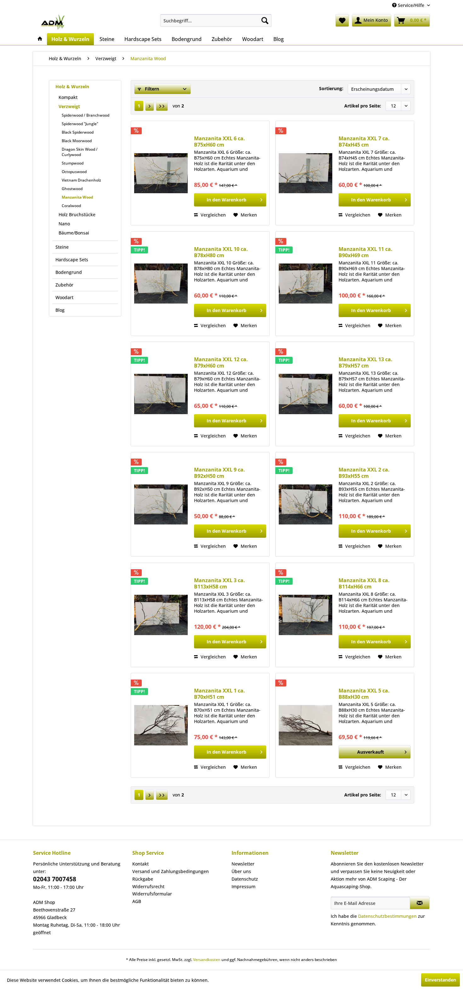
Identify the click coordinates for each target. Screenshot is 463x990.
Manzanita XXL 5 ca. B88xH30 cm (364, 693)
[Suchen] (265, 20)
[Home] (40, 39)
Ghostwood (72, 188)
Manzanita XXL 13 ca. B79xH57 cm (365, 362)
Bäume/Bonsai (74, 233)
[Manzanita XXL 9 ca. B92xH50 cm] (161, 504)
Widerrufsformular (152, 894)
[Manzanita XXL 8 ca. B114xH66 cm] (305, 615)
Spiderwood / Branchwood (85, 115)
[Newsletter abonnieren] (420, 903)
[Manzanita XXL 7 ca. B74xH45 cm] (305, 173)
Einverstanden (440, 980)
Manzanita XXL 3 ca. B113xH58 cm (219, 583)
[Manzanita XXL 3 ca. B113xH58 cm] (161, 615)
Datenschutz (245, 879)
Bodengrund (68, 272)
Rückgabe (142, 879)
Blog (60, 310)
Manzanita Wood (77, 197)
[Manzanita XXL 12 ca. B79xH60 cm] (161, 394)
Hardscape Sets (71, 260)
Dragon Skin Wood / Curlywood (80, 152)
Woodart (64, 297)
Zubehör (64, 285)
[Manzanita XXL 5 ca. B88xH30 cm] (305, 725)
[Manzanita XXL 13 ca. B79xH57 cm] (305, 394)
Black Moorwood (77, 140)
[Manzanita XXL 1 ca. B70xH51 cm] (161, 725)
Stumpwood (72, 163)
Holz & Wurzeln (72, 87)
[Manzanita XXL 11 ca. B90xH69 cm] (305, 283)
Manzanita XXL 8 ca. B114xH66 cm (364, 583)
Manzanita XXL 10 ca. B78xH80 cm (221, 252)
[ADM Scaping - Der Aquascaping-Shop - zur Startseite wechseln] (52, 22)
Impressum (243, 886)
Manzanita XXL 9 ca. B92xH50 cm (219, 472)
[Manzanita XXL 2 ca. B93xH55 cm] (305, 504)
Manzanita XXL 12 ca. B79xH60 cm (221, 362)
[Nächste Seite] (149, 106)
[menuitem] (216, 20)
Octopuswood (74, 171)
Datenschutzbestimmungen (387, 916)
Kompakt (68, 97)
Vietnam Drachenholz (81, 180)
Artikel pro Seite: (362, 106)
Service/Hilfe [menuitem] (411, 5)
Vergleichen (212, 215)
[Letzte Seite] (162, 106)
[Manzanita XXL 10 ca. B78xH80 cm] (161, 283)
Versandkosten (206, 959)
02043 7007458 (54, 879)
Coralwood (71, 205)
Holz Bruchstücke (77, 214)
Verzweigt (69, 106)
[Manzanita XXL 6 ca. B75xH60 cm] (161, 173)
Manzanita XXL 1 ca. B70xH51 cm (219, 693)
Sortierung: (331, 88)
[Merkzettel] (342, 20)
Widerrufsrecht (148, 886)
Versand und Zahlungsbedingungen (170, 871)
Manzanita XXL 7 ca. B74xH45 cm (364, 141)
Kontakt (140, 864)
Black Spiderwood (78, 132)
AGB (136, 901)
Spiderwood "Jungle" (80, 123)
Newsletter (243, 864)
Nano (64, 224)
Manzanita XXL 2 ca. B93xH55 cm (364, 472)
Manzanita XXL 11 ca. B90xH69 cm (365, 252)
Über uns (241, 871)
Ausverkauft (370, 752)
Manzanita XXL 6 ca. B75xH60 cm (219, 141)
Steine (62, 247)
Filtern (151, 89)
